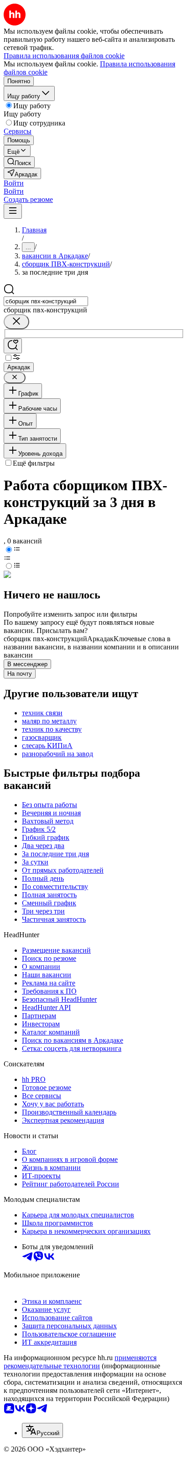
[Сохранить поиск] (13, 345)
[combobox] (46, 301)
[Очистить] (16, 321)
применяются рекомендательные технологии (80, 1362)
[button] (14, 183)
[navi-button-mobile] (13, 211)
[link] (19, 162)
